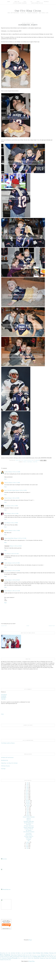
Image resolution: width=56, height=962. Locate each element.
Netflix (42, 956)
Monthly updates (37, 956)
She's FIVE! (28, 824)
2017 (27, 791)
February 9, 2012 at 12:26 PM (14, 471)
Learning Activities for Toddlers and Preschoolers (10, 956)
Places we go (20, 958)
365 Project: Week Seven (29, 825)
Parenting (9, 958)
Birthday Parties (40, 953)
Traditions (53, 958)
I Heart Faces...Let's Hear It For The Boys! (9, 763)
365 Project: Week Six (28, 828)
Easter (15, 955)
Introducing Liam (4, 760)
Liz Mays (6, 471)
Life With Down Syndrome (20, 3)
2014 (27, 796)
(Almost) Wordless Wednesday (29, 817)
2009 (27, 846)
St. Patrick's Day (29, 958)
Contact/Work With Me (37, 3)
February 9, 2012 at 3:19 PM (12, 505)
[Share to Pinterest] (45, 460)
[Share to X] (43, 460)
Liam (24, 956)
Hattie (5, 513)
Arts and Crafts (25, 953)
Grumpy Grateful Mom (8, 538)
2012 (27, 799)
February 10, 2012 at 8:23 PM (13, 563)
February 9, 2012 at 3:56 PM (12, 522)
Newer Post (52, 625)
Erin (5, 505)
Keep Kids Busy (49, 955)
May (28, 811)
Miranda (6, 498)
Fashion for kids (21, 955)
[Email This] (40, 460)
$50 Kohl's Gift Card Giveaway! (7, 757)
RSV (29, 840)
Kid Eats (54, 955)
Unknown (6, 482)
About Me (16, 1)
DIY (55, 953)
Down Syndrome (5, 955)
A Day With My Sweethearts (28, 831)
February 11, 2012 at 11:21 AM (13, 590)
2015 (27, 794)
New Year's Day (48, 956)
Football (30, 461)
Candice (5, 563)
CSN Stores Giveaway (5, 766)
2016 (27, 793)
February (28, 815)
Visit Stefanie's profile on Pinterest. (8, 743)
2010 (27, 845)
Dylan (12, 955)
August (27, 806)
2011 (27, 843)
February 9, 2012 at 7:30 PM (14, 530)
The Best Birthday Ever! (28, 822)
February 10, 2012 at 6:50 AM (15, 546)
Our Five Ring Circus (28, 10)
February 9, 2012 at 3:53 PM (12, 513)
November (28, 802)
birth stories (8, 959)
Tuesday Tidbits (29, 837)
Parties (35, 461)
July (28, 808)
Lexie (21, 956)
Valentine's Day (3, 959)
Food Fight (3, 768)
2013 (27, 797)
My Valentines (28, 830)
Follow (2, 714)
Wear (38, 1)
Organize (46, 1)
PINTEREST (3, 697)
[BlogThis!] (42, 460)
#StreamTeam (2, 953)
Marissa (5, 570)
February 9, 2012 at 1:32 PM (14, 482)
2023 (27, 783)
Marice (5, 590)
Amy (5, 553)
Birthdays (46, 953)
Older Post (4, 625)
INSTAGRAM (4, 694)
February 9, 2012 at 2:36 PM (21, 490)
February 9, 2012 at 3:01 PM (13, 498)
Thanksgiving (42, 958)
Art (20, 953)
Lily (26, 956)
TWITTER (3, 699)
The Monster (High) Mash (29, 821)
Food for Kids (28, 955)
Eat (31, 1)
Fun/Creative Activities (36, 955)
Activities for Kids (15, 953)
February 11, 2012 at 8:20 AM (14, 580)
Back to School (32, 953)
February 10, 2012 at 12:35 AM (20, 538)
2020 (27, 787)
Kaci (5, 522)
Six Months (28, 839)
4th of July (8, 953)
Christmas (51, 953)
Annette (5, 580)
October (27, 803)
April (28, 812)
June (28, 809)
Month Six (29, 818)
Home (8, 1)
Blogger (30, 939)
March (28, 814)
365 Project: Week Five (28, 836)
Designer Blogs (32, 961)
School (24, 958)
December (28, 800)
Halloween (43, 955)
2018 (27, 790)
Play (25, 1)
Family (25, 461)
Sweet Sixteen (28, 833)
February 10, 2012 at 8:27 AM (12, 553)
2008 (27, 848)
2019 (27, 788)
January (27, 842)
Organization (4, 958)
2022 (27, 784)
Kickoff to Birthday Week (29, 827)
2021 (27, 786)
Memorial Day (30, 956)
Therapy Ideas (48, 958)
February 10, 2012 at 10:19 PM (14, 570)
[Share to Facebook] (44, 460)
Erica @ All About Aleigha (9, 490)
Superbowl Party (28, 834)
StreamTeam (36, 958)
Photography (15, 958)
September (28, 805)
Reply (5, 479)
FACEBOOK (3, 696)
